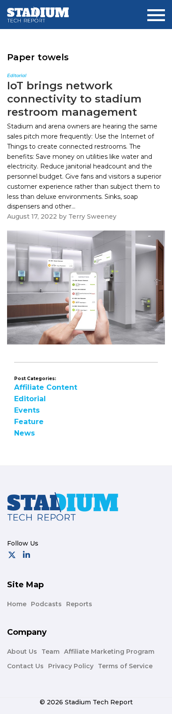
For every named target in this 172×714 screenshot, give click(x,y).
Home (16, 604)
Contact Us (25, 666)
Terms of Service (125, 666)
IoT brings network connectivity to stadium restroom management (74, 98)
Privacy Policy (70, 666)
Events (27, 410)
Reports (79, 604)
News (24, 433)
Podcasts (46, 604)
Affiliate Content (45, 387)
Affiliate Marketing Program (109, 651)
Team (50, 651)
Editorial (30, 399)
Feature (29, 421)
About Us (22, 651)
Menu (156, 11)
